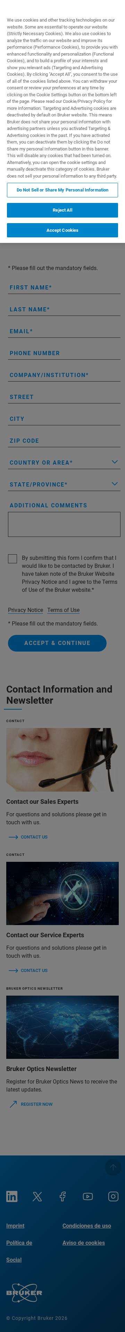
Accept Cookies (63, 230)
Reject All (62, 210)
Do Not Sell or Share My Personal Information (63, 190)
